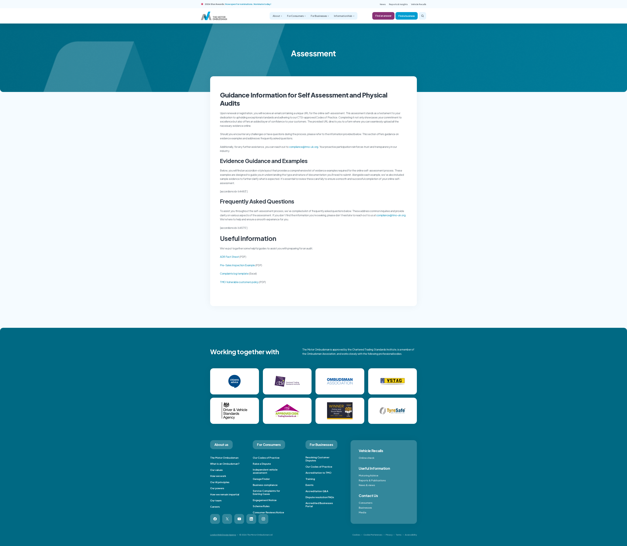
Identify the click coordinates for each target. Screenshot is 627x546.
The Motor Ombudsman (224, 457)
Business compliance (265, 484)
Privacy (389, 535)
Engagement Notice (265, 500)
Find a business (406, 15)
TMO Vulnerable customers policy (239, 282)
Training (310, 478)
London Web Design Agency (223, 535)
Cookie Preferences (372, 535)
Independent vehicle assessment (265, 471)
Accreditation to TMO (318, 472)
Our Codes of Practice (266, 457)
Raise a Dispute (262, 463)
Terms (399, 535)
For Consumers (295, 15)
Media (362, 512)
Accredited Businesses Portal (319, 504)
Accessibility (411, 535)
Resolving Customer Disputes (317, 459)
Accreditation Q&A (316, 491)
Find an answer (383, 15)
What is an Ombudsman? (225, 463)
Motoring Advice (368, 475)
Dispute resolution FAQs (319, 497)
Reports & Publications (372, 480)
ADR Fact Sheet (229, 256)
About (276, 15)
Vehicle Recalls (418, 4)
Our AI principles (219, 482)
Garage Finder (261, 478)
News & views (367, 485)
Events (309, 484)
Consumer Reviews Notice (268, 512)
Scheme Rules (261, 506)
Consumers (365, 502)
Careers (215, 506)
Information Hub (343, 15)
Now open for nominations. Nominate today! (248, 4)
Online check (366, 457)
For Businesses (319, 15)
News (383, 4)
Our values (216, 469)
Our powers (217, 488)
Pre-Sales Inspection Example (237, 265)
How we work (218, 475)
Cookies (356, 535)
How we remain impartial (224, 494)
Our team (216, 500)
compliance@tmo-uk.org (303, 146)
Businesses (365, 507)
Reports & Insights (398, 4)
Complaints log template (234, 273)
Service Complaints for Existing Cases (266, 492)
